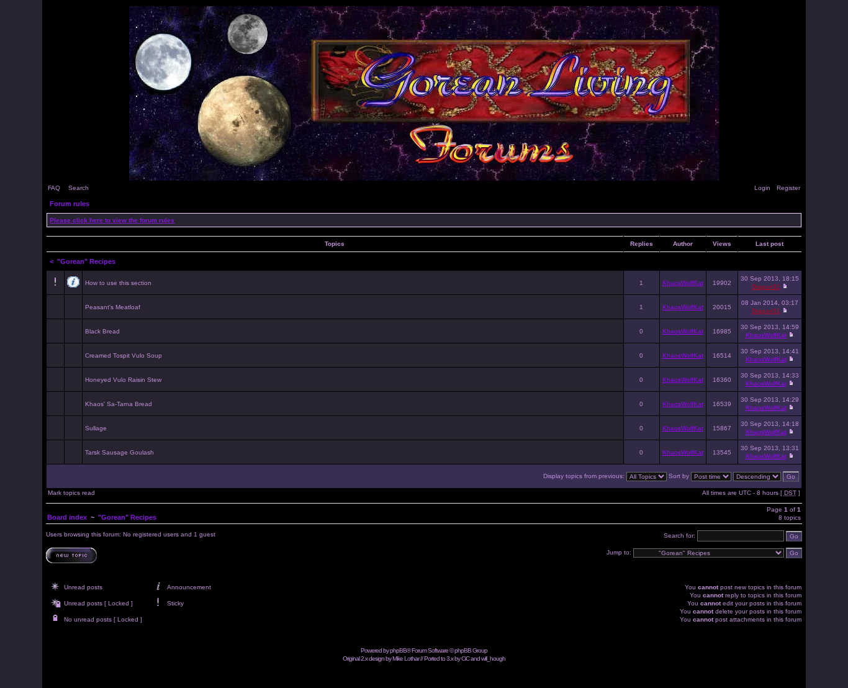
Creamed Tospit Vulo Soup (123, 355)
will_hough (493, 658)
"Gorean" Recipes (86, 261)
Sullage (96, 428)
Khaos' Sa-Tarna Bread (118, 404)
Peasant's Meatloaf (112, 307)
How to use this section (118, 282)
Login (762, 187)
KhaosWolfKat (682, 282)
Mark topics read (71, 492)
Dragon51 (766, 286)
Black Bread (102, 331)
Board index (67, 517)
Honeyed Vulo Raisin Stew (123, 379)
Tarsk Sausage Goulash (119, 452)
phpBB (398, 650)
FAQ (54, 187)
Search (78, 187)
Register (788, 187)
